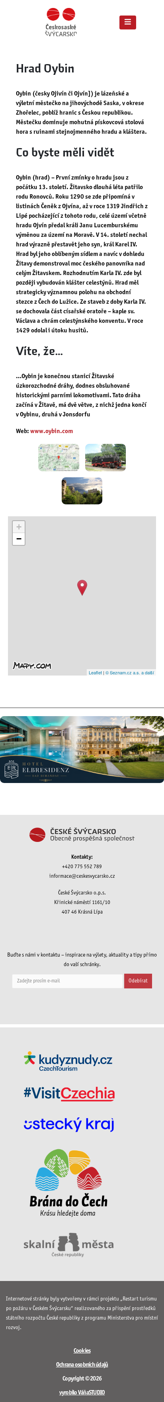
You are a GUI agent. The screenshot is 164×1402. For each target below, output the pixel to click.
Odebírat (138, 981)
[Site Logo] (61, 22)
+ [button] (18, 527)
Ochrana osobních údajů (82, 1365)
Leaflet (95, 672)
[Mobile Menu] (127, 22)
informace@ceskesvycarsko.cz (82, 876)
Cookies (82, 1351)
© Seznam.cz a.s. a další (129, 672)
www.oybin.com (51, 431)
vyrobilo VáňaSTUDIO (82, 1393)
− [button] (18, 539)
